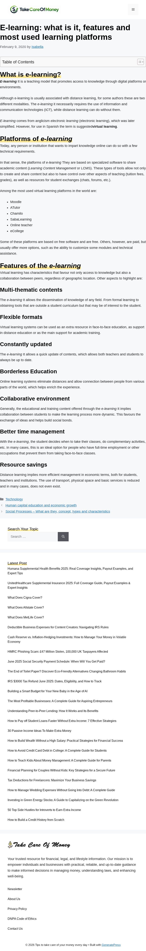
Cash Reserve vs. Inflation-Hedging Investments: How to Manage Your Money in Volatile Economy (67, 639)
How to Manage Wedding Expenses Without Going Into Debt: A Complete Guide (61, 790)
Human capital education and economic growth (41, 505)
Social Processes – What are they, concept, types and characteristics (58, 511)
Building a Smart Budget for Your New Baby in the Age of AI (47, 691)
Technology (14, 499)
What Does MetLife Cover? (26, 617)
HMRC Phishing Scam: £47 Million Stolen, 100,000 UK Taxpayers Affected (58, 651)
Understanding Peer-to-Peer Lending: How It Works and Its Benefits (53, 711)
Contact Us (15, 928)
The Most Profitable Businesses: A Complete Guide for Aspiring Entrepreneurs (60, 701)
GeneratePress (111, 944)
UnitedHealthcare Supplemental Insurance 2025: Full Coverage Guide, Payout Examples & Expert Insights (69, 585)
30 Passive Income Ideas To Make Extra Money (39, 730)
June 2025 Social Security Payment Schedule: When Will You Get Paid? (56, 661)
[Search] (63, 536)
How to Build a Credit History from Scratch (36, 819)
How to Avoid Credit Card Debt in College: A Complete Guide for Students (57, 750)
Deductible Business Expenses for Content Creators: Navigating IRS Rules (58, 627)
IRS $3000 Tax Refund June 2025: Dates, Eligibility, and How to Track (55, 681)
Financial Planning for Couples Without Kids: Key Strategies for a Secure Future (61, 770)
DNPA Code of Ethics (22, 918)
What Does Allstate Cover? (26, 607)
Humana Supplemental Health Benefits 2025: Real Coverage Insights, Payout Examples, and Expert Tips (70, 571)
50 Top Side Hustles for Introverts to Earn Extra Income (44, 810)
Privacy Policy (17, 908)
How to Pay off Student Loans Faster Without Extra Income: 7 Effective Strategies (62, 720)
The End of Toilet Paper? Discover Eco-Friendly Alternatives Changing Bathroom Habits (67, 671)
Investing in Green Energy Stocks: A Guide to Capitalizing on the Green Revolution (63, 800)
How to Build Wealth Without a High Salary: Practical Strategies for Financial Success (65, 740)
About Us (14, 899)
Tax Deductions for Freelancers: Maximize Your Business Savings (52, 780)
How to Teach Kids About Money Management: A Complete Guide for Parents (59, 760)
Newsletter (15, 889)
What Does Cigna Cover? (25, 597)
